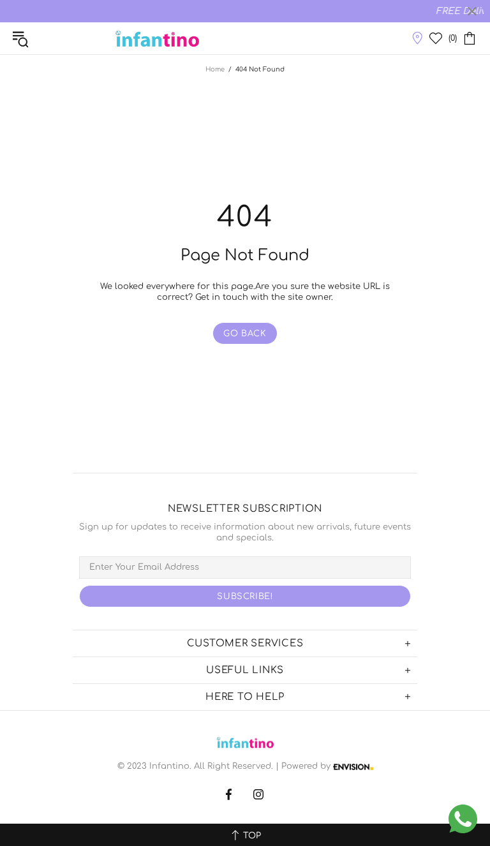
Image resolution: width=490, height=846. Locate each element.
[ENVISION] (353, 766)
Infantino (157, 38)
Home (215, 69)
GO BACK (245, 333)
